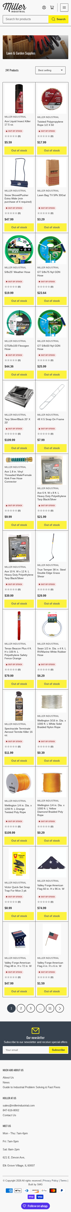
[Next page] (60, 1008)
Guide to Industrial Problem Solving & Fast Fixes (31, 1087)
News (6, 1082)
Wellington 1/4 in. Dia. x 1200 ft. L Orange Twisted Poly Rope (18, 808)
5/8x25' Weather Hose (17, 272)
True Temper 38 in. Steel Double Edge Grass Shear (51, 573)
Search (61, 19)
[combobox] (35, 19)
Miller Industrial (15, 117)
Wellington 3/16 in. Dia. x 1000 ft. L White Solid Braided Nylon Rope (51, 724)
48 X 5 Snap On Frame (50, 419)
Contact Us (9, 1115)
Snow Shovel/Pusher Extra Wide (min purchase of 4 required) (18, 198)
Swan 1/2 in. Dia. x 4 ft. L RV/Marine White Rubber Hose (51, 651)
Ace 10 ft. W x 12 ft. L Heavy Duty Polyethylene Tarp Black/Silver (19, 574)
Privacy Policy (50, 1180)
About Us (8, 1077)
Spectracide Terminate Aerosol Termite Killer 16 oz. (19, 732)
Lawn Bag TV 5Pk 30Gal (51, 195)
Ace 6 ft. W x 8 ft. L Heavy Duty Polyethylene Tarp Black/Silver (51, 496)
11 (50, 1008)
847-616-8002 (11, 1110)
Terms (63, 1180)
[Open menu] (64, 7)
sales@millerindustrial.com (19, 1105)
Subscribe (58, 1049)
